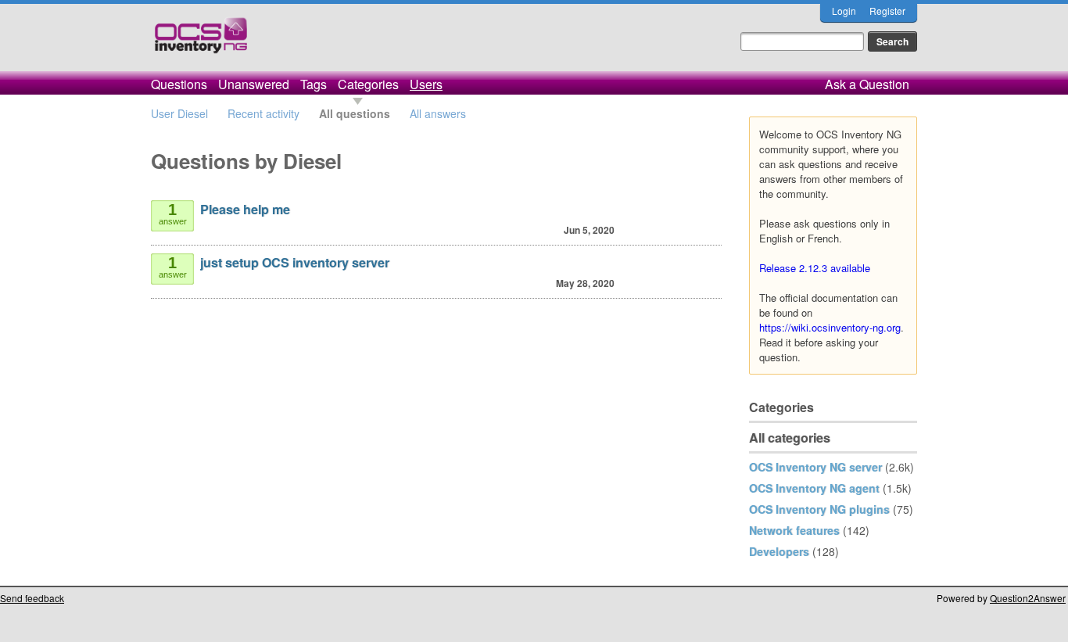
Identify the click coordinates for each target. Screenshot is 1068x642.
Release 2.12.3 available (814, 267)
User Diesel (179, 113)
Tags (313, 84)
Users (426, 84)
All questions (354, 113)
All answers (438, 113)
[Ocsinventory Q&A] (201, 42)
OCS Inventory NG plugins (819, 509)
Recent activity (263, 113)
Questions (179, 84)
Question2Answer (1028, 597)
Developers (779, 551)
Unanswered (253, 84)
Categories (368, 84)
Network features (794, 530)
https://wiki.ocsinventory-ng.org (830, 327)
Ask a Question (867, 84)
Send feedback (32, 597)
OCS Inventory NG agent (814, 488)
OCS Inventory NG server (815, 467)
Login (844, 10)
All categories (789, 438)
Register (887, 10)
